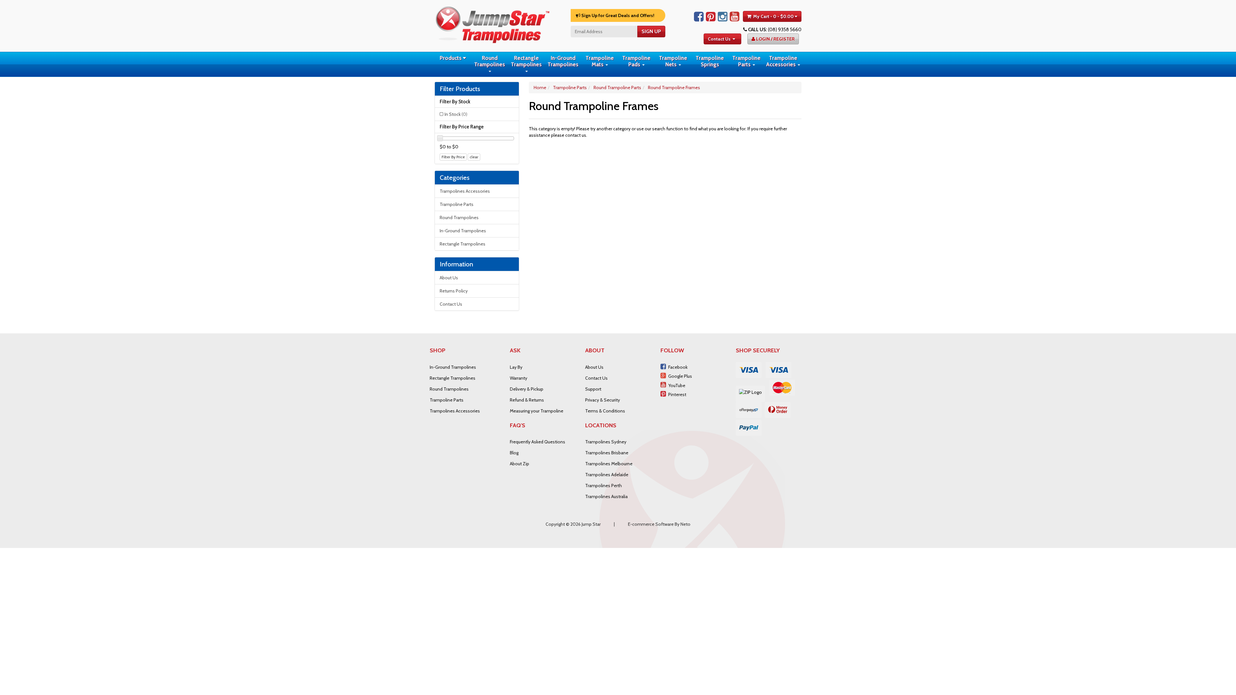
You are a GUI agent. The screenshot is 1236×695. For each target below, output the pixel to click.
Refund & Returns (527, 400)
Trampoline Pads (636, 61)
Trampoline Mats (599, 61)
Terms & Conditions (605, 411)
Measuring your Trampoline (536, 411)
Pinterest (677, 394)
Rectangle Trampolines (526, 61)
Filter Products (460, 88)
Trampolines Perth (603, 485)
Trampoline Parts (746, 61)
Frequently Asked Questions (537, 442)
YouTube (676, 385)
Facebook (678, 367)
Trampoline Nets (673, 61)
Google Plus (680, 376)
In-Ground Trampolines (563, 61)
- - (773, 16)
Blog (514, 453)
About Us (449, 278)
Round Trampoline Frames (674, 87)
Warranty (518, 378)
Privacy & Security (602, 400)
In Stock (456, 114)
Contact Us (719, 39)
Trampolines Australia (606, 496)
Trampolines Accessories (465, 191)
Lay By (516, 367)
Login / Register (775, 39)
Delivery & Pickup (526, 389)
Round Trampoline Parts (617, 87)
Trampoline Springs (710, 61)
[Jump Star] (492, 23)
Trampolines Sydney (605, 442)
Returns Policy (454, 291)
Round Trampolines (489, 61)
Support (593, 389)
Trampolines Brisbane (606, 453)
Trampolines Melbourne (608, 464)
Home (540, 87)
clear (474, 156)
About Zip (519, 464)
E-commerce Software (651, 524)
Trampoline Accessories (781, 61)
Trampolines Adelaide (606, 474)
